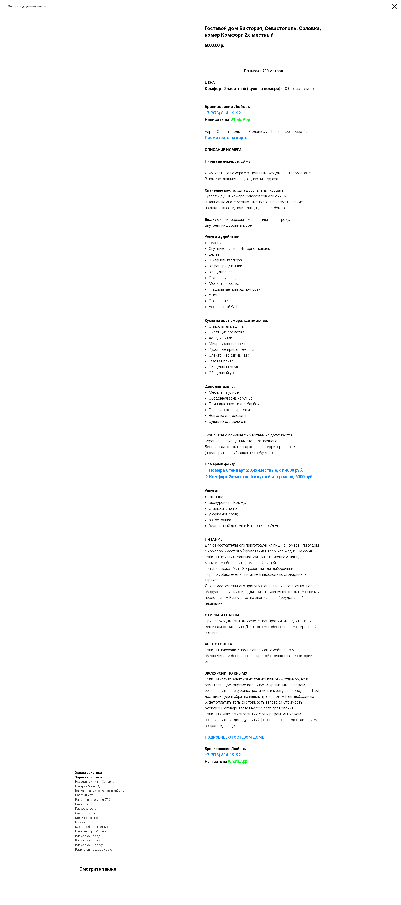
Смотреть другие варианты (27, 6)
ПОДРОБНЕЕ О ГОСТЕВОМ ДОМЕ (234, 737)
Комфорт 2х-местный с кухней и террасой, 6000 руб (260, 476)
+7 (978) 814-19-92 (223, 113)
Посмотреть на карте (226, 137)
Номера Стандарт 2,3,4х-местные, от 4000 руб (255, 470)
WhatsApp (240, 119)
